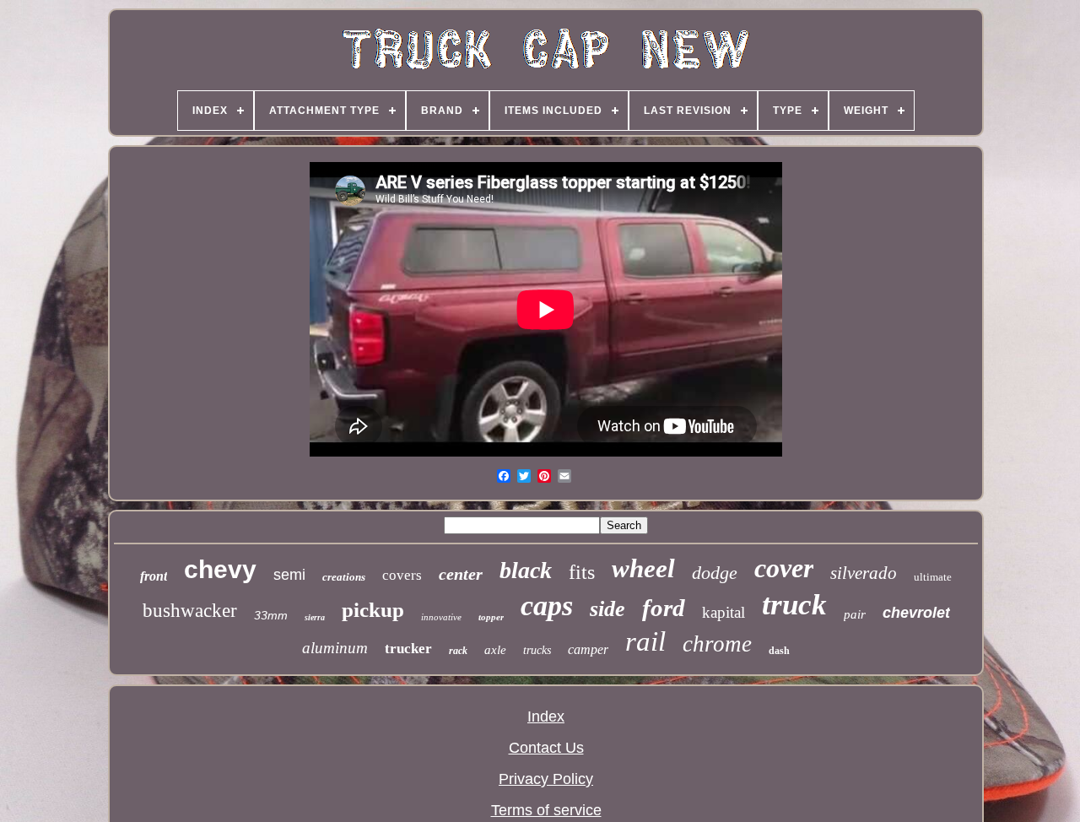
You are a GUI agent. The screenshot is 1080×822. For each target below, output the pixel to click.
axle (495, 650)
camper (588, 649)
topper (491, 617)
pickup (373, 609)
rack (458, 651)
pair (855, 614)
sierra (315, 617)
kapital (723, 612)
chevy (220, 569)
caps (547, 605)
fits (582, 572)
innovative (441, 617)
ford (663, 607)
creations (343, 577)
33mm (271, 615)
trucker (408, 649)
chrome (717, 644)
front (153, 576)
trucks (537, 650)
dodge (714, 572)
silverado (863, 573)
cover (783, 568)
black (526, 570)
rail (645, 641)
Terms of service (546, 810)
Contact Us (546, 747)
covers (402, 575)
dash (779, 651)
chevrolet (916, 612)
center (461, 574)
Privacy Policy (546, 779)
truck (794, 604)
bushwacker (190, 610)
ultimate (933, 577)
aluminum (335, 648)
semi (289, 574)
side (607, 609)
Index (545, 716)
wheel (643, 568)
